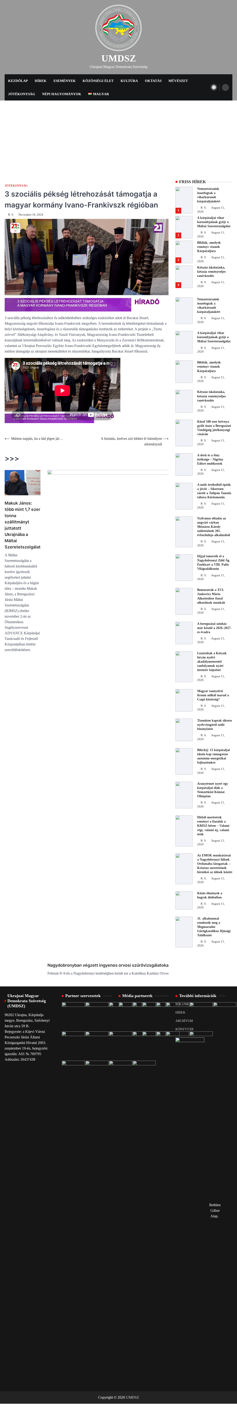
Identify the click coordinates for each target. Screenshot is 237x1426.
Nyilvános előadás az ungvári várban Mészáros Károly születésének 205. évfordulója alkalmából (213, 527)
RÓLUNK (182, 1004)
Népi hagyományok (61, 94)
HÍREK (180, 1012)
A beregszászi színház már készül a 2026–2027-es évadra (214, 628)
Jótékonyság (21, 94)
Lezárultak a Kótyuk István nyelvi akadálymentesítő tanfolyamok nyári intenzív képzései (212, 661)
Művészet (178, 81)
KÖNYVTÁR (184, 1029)
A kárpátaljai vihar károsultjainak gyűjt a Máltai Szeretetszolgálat (214, 222)
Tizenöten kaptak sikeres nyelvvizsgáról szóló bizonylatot (214, 725)
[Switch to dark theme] (213, 87)
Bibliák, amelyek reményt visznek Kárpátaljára (209, 247)
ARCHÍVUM (184, 1021)
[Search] (225, 87)
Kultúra (129, 81)
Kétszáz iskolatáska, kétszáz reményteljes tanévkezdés (211, 272)
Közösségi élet (98, 81)
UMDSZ (118, 58)
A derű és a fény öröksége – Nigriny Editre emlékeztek (210, 459)
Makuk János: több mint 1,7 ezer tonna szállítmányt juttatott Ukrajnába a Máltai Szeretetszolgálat (23, 525)
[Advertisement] (118, 135)
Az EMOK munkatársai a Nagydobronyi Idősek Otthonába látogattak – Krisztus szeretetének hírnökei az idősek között (214, 864)
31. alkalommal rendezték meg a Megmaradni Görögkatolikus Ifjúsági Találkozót (214, 927)
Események (64, 81)
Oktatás (153, 81)
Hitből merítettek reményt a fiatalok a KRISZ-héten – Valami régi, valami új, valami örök (213, 826)
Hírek (41, 81)
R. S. (11, 214)
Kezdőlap (18, 81)
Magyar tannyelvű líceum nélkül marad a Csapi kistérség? (213, 695)
